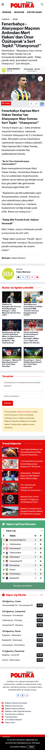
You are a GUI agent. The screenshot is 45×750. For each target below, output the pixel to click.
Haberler (6, 19)
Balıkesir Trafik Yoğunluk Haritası (18, 711)
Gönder (7, 403)
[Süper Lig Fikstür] (41, 595)
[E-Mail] (18, 277)
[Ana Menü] (3, 4)
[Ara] (42, 4)
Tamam (31, 747)
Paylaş (7, 103)
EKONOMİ (19, 12)
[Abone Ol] (42, 104)
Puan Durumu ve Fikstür (14, 714)
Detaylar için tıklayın (22, 586)
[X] (22, 695)
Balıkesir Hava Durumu (14, 706)
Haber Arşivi (10, 722)
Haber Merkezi (23, 272)
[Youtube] (37, 277)
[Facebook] (23, 277)
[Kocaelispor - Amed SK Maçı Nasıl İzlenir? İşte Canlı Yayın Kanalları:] (33, 353)
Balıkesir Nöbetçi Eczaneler (16, 703)
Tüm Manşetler (11, 717)
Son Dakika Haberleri (13, 720)
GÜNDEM (6, 12)
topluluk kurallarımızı (24, 412)
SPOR (15, 19)
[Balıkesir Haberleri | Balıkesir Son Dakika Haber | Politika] (22, 4)
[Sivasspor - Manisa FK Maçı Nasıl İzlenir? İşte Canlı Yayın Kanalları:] (12, 353)
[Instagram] (32, 277)
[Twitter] (28, 277)
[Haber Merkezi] (8, 274)
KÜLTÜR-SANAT (34, 12)
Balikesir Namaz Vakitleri (15, 709)
